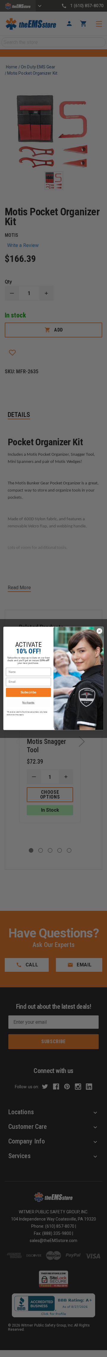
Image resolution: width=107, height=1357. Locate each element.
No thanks (28, 702)
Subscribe (29, 692)
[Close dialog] (100, 631)
